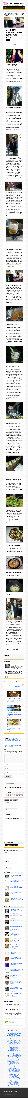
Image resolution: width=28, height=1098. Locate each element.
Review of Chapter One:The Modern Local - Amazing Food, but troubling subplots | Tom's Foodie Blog (13, 739)
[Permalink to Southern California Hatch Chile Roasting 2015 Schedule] (7, 900)
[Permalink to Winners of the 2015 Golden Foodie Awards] (7, 965)
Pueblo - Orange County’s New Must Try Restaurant (13, 699)
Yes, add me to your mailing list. (11, 779)
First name (7, 857)
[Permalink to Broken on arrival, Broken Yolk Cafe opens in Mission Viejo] (14, 722)
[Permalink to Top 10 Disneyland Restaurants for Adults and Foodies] (14, 708)
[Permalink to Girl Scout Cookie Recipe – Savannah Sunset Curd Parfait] (7, 946)
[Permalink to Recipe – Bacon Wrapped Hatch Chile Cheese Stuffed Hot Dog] (7, 983)
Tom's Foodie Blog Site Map (10, 1094)
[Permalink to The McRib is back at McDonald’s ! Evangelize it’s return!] (7, 911)
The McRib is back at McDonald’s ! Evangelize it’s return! (16, 911)
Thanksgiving (17, 335)
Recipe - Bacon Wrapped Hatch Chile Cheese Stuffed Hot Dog (16, 982)
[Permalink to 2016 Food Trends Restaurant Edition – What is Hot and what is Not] (7, 953)
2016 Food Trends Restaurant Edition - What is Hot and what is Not (16, 952)
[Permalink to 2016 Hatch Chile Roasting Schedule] (7, 876)
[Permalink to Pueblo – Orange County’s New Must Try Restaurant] (14, 694)
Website (6, 772)
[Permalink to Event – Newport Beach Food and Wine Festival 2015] (7, 882)
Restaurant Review (12, 13)
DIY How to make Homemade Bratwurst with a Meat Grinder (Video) (16, 928)
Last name (7, 861)
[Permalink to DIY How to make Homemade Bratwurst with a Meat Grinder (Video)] (7, 928)
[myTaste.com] (10, 1023)
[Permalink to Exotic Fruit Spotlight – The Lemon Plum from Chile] (7, 940)
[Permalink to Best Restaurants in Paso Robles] (7, 977)
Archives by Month (9, 1004)
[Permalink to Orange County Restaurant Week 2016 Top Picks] (7, 934)
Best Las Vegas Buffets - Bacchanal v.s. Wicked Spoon (12, 685)
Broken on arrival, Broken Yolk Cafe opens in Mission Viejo (14, 728)
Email (5, 768)
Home (5, 13)
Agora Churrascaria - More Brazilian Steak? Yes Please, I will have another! (15, 682)
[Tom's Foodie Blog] (14, 3)
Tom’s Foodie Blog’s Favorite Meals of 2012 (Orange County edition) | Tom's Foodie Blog (14, 745)
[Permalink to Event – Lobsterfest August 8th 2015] (7, 894)
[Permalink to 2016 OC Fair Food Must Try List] (7, 922)
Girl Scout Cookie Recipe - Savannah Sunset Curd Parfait (15, 946)
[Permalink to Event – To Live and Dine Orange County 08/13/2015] (7, 888)
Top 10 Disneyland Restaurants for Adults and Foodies (14, 714)
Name (5, 765)
